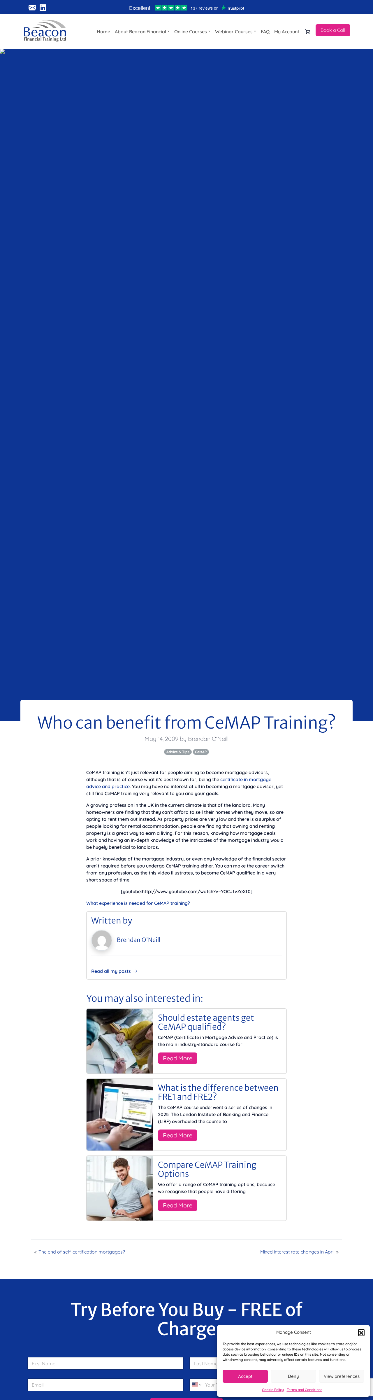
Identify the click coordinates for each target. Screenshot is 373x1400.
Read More (177, 1058)
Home (103, 31)
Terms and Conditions (304, 1389)
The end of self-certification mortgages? (81, 1252)
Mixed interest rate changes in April (297, 1252)
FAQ (265, 31)
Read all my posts (111, 971)
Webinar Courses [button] (234, 31)
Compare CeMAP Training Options (207, 1169)
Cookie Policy (273, 1389)
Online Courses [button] (190, 31)
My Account (286, 31)
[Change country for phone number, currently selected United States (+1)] (196, 1384)
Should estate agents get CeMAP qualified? (206, 1022)
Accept (245, 1376)
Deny (293, 1376)
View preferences (342, 1376)
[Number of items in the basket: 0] (307, 31)
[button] (361, 1332)
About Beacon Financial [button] (140, 31)
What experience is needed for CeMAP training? (138, 903)
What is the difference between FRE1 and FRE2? (218, 1092)
